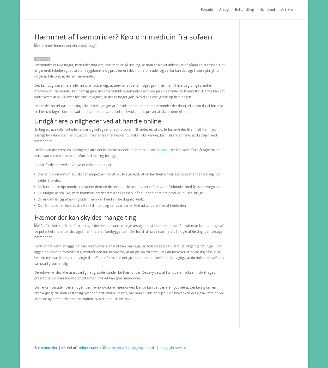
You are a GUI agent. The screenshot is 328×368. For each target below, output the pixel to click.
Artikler (287, 10)
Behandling (244, 10)
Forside (207, 10)
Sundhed (267, 10)
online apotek (157, 150)
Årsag (224, 10)
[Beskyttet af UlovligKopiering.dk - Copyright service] (144, 347)
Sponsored (42, 59)
